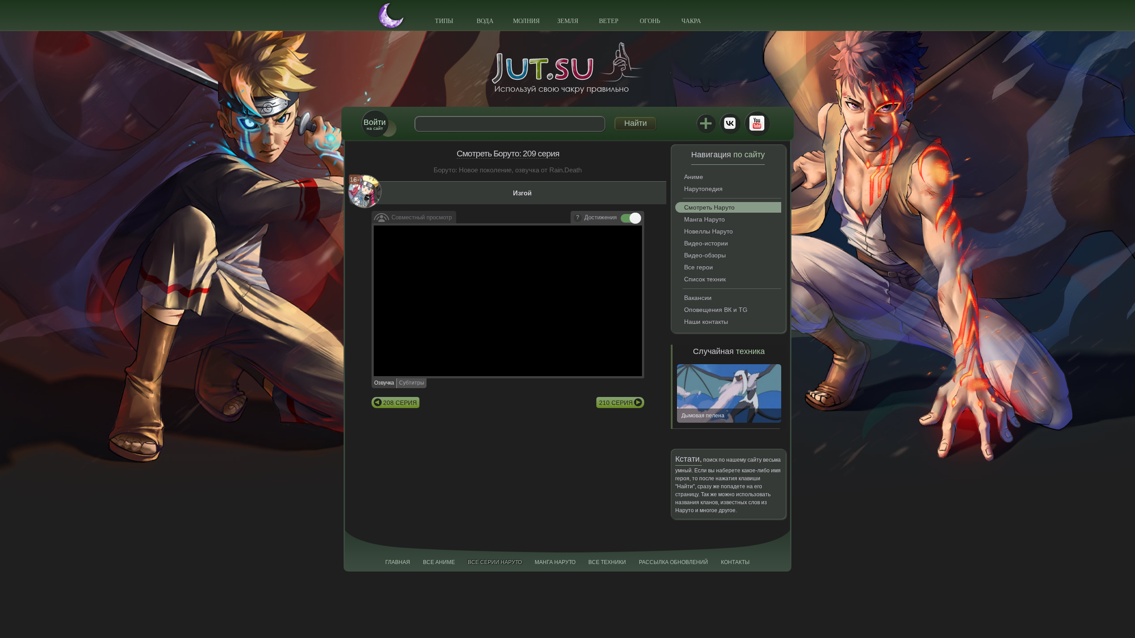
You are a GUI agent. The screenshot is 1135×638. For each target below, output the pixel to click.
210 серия (616, 402)
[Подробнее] (578, 218)
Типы (444, 21)
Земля (567, 21)
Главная (397, 562)
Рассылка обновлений (673, 562)
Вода (485, 21)
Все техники (607, 562)
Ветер (608, 21)
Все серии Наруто (495, 562)
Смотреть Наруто (709, 207)
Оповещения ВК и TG (716, 309)
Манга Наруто (704, 219)
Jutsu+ (706, 123)
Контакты (735, 562)
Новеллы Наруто (708, 231)
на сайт (375, 124)
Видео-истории (706, 243)
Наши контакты (706, 321)
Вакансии (698, 297)
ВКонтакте (730, 123)
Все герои (698, 267)
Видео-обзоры (705, 255)
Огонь (650, 21)
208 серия (400, 402)
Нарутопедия (703, 188)
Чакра (691, 21)
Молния (526, 21)
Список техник (705, 279)
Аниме (693, 176)
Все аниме (439, 562)
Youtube (756, 123)
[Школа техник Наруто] (567, 67)
